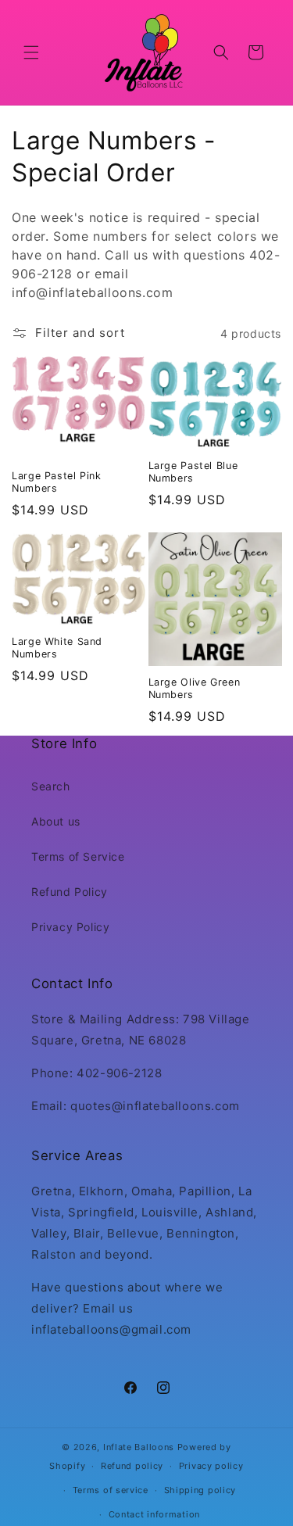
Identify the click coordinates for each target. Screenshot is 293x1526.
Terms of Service (78, 856)
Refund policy (132, 1465)
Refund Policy (69, 891)
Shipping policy (200, 1490)
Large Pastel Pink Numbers (57, 482)
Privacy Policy (70, 926)
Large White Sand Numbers (57, 648)
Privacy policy (211, 1465)
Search (50, 786)
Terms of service (110, 1490)
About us (55, 821)
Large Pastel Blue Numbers (193, 472)
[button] (31, 52)
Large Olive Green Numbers (194, 688)
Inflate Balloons (138, 1447)
